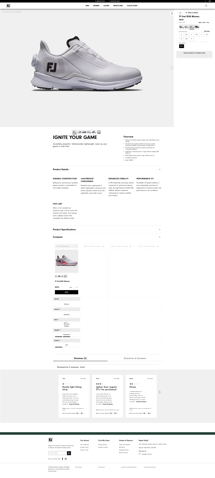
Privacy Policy (78, 467)
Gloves (106, 6)
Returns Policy (123, 452)
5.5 (186, 34)
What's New (118, 6)
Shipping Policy (124, 450)
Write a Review (193, 12)
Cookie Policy (101, 467)
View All (82, 367)
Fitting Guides (102, 444)
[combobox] (94, 246)
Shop (66, 292)
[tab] (80, 358)
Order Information (124, 444)
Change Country (147, 454)
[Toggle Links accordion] (84, 440)
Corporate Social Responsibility (129, 467)
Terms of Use (84, 450)
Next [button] (172, 68)
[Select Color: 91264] (197, 26)
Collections (132, 6)
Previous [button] (2, 68)
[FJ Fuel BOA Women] (87, 68)
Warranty (122, 447)
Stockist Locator (103, 447)
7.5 (206, 34)
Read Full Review (74, 404)
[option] (87, 68)
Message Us (142, 451)
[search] (206, 6)
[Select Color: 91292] (186, 26)
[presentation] (80, 358)
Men (87, 6)
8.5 (186, 38)
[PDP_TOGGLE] (158, 237)
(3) (186, 12)
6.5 (196, 34)
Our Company (84, 444)
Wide (181, 46)
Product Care (84, 447)
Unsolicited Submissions (150, 467)
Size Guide (207, 31)
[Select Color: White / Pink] (181, 26)
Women (96, 6)
